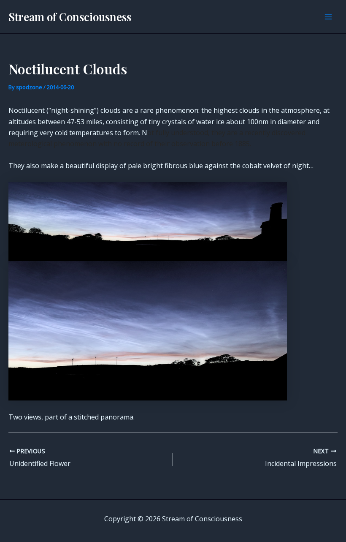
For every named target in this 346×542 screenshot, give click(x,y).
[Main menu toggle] (328, 17)
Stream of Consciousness (69, 16)
